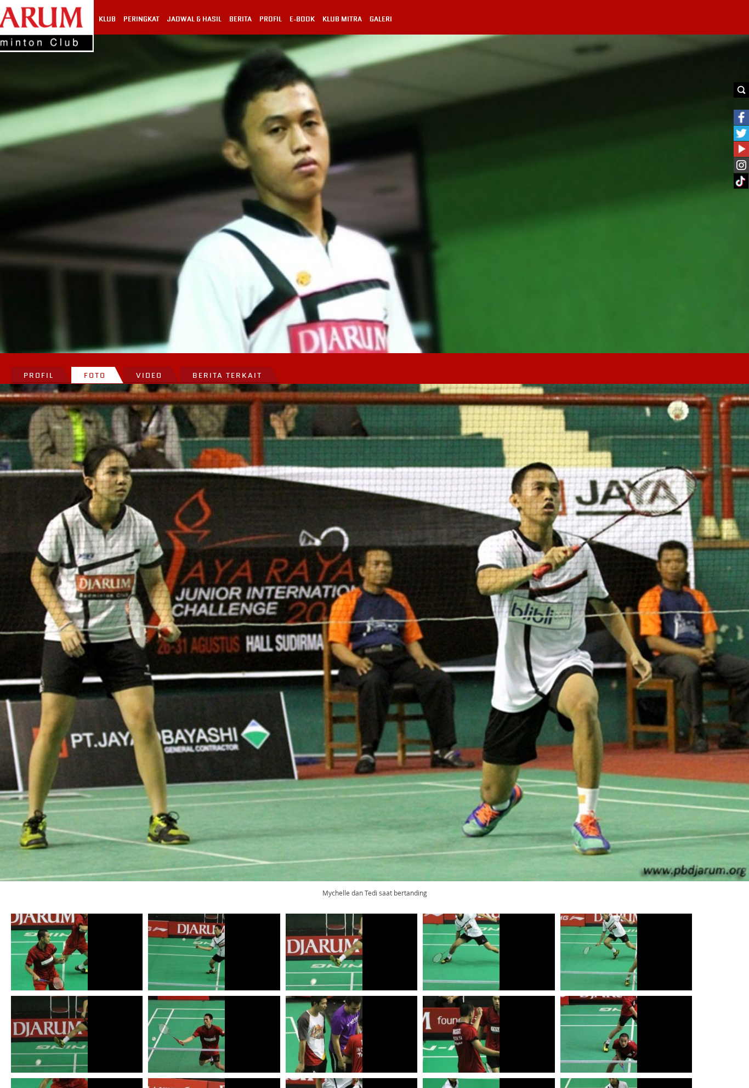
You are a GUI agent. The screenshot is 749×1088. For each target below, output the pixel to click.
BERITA (240, 19)
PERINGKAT (141, 19)
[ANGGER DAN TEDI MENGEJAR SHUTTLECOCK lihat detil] (49, 952)
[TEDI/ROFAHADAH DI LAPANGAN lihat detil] (461, 952)
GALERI (381, 19)
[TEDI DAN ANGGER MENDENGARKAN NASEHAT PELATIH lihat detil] (324, 1034)
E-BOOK (302, 19)
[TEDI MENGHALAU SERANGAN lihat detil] (186, 952)
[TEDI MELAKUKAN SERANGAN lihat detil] (324, 952)
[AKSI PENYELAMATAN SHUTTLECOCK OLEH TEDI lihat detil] (598, 952)
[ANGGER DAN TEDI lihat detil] (461, 1034)
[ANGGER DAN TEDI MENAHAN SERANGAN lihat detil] (598, 1034)
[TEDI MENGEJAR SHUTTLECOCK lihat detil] (186, 1034)
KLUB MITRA (342, 19)
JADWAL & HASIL (194, 19)
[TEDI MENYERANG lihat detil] (49, 1034)
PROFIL (270, 19)
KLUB (107, 19)
